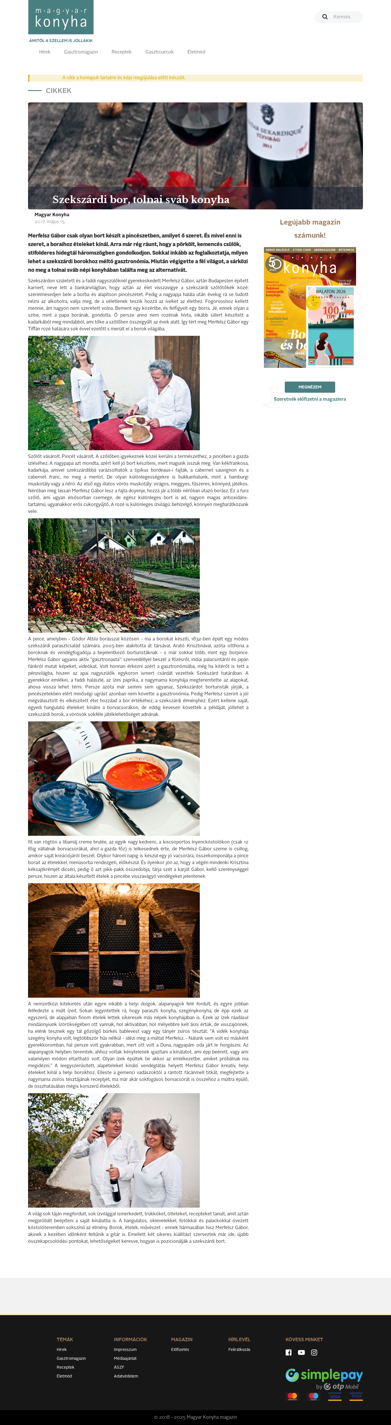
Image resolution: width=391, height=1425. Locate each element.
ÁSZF (119, 1368)
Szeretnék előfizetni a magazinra (310, 399)
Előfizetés (180, 1350)
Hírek (44, 52)
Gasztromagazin (81, 52)
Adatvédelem (126, 1376)
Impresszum (125, 1350)
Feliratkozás (239, 1350)
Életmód (196, 52)
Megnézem (310, 387)
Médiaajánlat (125, 1359)
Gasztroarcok (159, 52)
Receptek (122, 52)
